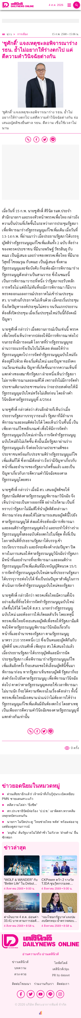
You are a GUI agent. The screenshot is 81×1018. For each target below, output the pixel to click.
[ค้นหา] (76, 5)
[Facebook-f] (21, 994)
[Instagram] (60, 994)
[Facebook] (37, 731)
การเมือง (22, 34)
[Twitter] (44, 731)
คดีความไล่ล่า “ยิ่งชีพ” (22, 805)
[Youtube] (40, 994)
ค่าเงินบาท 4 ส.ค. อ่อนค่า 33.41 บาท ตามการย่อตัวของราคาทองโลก (21, 920)
